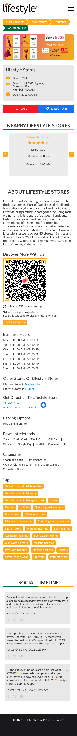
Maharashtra (39, 22)
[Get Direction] (43, 407)
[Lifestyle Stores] (20, 8)
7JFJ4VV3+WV (12, 403)
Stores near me (15, 22)
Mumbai (61, 22)
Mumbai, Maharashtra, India (20, 407)
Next (71, 154)
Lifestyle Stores (38, 137)
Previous (6, 154)
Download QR (15, 322)
